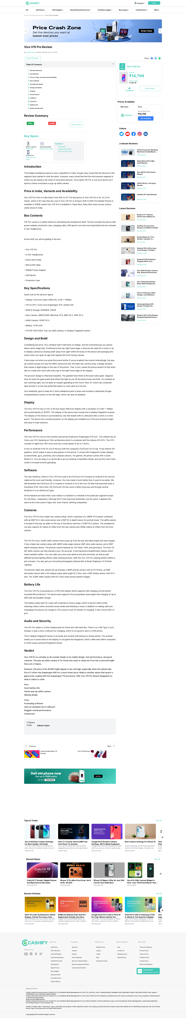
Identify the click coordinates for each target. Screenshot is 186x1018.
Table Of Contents (34, 64)
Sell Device (99, 942)
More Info (142, 942)
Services (53, 942)
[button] (154, 3)
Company (74, 942)
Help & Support (122, 942)
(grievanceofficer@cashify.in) (35, 999)
